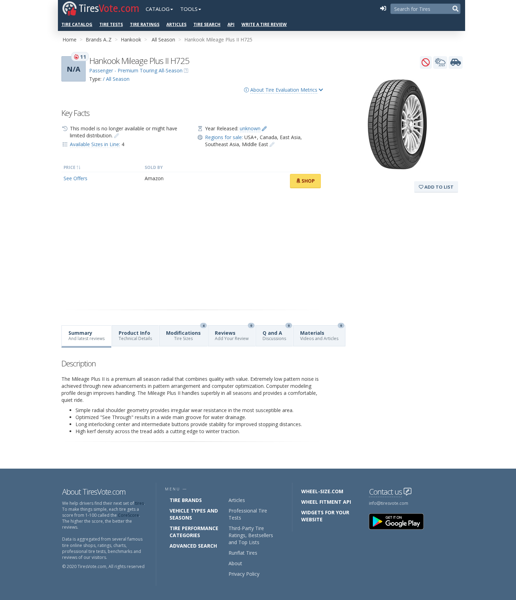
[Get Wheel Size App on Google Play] (400, 521)
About (235, 563)
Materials (321, 333)
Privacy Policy (244, 573)
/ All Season (116, 79)
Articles (176, 24)
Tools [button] (189, 8)
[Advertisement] (192, 249)
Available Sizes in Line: (95, 144)
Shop (307, 180)
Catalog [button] (158, 8)
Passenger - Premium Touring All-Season (136, 70)
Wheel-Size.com (322, 491)
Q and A (276, 333)
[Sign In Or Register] (383, 9)
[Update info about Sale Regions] (272, 144)
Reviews (233, 333)
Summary (86, 335)
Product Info (135, 335)
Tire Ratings (144, 24)
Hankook (131, 39)
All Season (163, 39)
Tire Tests (111, 24)
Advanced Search (193, 545)
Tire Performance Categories (194, 532)
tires (139, 503)
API (230, 24)
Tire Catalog (76, 24)
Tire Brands (186, 500)
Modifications (185, 333)
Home (69, 39)
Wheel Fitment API (326, 501)
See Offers (75, 178)
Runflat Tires (243, 552)
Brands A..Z (99, 39)
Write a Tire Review (264, 24)
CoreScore (128, 515)
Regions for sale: (224, 137)
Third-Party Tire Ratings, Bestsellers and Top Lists (251, 535)
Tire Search (206, 24)
